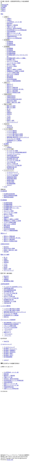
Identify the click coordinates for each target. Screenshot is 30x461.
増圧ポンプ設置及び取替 (10, 241)
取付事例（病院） (9, 353)
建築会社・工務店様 (12, 25)
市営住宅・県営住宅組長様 (14, 28)
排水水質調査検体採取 (13, 157)
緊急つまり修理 (7, 104)
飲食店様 (6, 374)
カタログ (9, 185)
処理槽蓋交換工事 (12, 167)
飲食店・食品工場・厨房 (13, 102)
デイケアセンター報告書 (13, 139)
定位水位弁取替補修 (9, 229)
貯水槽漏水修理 (13, 206)
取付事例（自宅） (9, 355)
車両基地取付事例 (12, 178)
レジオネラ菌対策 (8, 129)
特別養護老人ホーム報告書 (14, 140)
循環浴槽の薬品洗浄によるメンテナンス (18, 137)
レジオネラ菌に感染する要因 (15, 135)
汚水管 (8, 117)
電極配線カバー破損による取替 (15, 71)
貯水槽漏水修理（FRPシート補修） (16, 58)
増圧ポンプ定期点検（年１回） (15, 89)
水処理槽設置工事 (9, 291)
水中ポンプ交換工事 (12, 163)
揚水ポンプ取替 (11, 64)
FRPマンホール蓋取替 (13, 74)
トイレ (8, 115)
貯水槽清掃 (6, 39)
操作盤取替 (10, 77)
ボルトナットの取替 (12, 61)
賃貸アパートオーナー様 (13, 33)
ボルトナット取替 (9, 211)
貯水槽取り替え (11, 59)
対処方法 (9, 142)
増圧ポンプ (6, 82)
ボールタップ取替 (12, 66)
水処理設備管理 (5, 284)
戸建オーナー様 (11, 26)
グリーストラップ (9, 270)
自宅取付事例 (10, 182)
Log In (5, 186)
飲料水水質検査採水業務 (10, 195)
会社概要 (6, 143)
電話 (2, 14)
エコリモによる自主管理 (10, 327)
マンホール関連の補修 (13, 72)
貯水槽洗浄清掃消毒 (9, 194)
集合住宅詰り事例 (12, 100)
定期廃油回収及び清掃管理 (11, 324)
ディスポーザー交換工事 (13, 160)
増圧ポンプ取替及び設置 (13, 92)
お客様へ (6, 16)
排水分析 (6, 251)
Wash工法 (6, 124)
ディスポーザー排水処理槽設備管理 (16, 152)
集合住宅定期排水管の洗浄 (14, 99)
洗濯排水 (9, 112)
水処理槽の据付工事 (12, 159)
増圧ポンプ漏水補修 (12, 91)
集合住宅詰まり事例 (9, 248)
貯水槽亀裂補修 (11, 53)
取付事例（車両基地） (10, 352)
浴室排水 (9, 114)
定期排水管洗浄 (7, 94)
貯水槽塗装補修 (11, 51)
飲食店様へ (10, 23)
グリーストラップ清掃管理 (8, 319)
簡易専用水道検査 (9, 197)
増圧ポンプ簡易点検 (12, 87)
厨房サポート (7, 332)
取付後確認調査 (11, 183)
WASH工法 (10, 127)
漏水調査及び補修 (9, 281)
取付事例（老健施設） (10, 350)
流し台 (8, 109)
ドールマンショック (8, 170)
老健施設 (6, 279)
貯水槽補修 (6, 46)
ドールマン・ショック (13, 173)
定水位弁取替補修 (12, 79)
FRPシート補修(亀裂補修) (14, 81)
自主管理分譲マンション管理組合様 (16, 30)
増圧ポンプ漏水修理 (9, 239)
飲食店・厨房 (10, 120)
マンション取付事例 (12, 175)
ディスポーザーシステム (13, 154)
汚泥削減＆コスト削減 (10, 301)
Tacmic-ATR (10, 459)
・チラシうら (7, 330)
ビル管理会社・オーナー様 (14, 22)
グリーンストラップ (12, 122)
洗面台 (8, 110)
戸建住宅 (6, 277)
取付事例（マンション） (10, 348)
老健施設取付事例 (12, 177)
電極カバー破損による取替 (14, 69)
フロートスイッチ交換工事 (14, 165)
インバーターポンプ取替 (13, 63)
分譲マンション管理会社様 (14, 38)
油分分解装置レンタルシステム (12, 322)
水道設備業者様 (11, 31)
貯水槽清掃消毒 (11, 45)
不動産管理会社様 (12, 36)
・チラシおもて (8, 329)
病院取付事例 (10, 180)
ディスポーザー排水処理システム (13, 286)
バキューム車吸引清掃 (10, 326)
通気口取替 (10, 76)
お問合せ (6, 145)
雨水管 (8, 119)
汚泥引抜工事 (10, 168)
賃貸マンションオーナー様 (14, 35)
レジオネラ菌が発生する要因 (15, 134)
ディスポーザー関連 (8, 149)
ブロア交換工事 (11, 162)
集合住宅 (6, 246)
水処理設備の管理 (12, 155)
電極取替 (9, 68)
